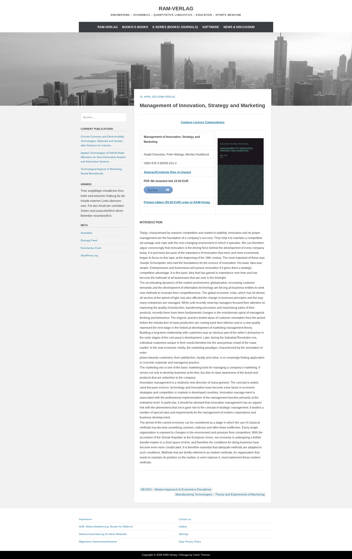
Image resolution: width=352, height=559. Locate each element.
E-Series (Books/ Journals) (175, 27)
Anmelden (86, 232)
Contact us (185, 519)
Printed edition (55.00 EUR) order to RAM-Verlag (177, 202)
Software (210, 27)
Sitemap (183, 534)
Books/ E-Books (135, 27)
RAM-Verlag (176, 8)
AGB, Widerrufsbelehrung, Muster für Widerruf (106, 526)
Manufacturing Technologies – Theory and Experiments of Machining (220, 494)
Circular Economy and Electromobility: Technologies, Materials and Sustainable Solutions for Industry (103, 141)
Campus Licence (193, 122)
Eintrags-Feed (89, 240)
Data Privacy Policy (190, 541)
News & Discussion (239, 27)
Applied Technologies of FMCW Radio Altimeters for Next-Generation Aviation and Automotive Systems (103, 157)
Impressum (85, 519)
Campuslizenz (215, 122)
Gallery (183, 526)
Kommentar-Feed (91, 247)
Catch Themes (201, 554)
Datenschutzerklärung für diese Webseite (103, 534)
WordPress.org (89, 255)
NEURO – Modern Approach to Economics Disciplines (176, 489)
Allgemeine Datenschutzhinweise (98, 541)
